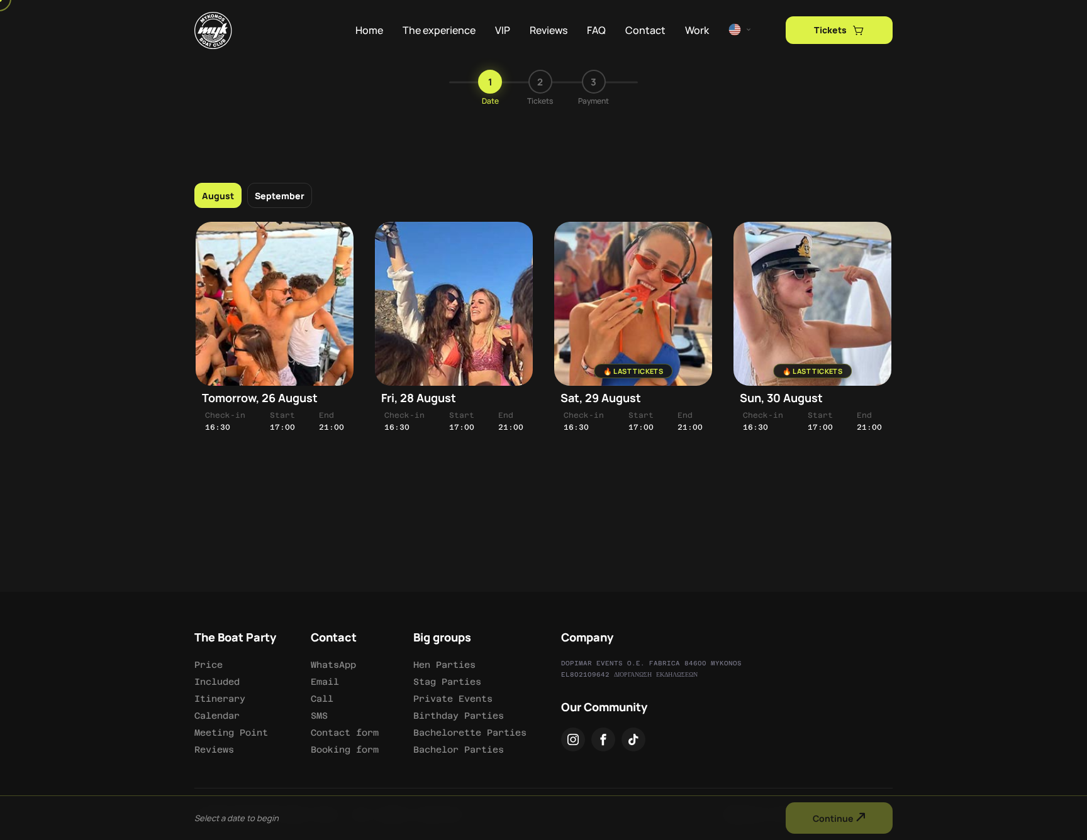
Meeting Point (231, 733)
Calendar (217, 716)
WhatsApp (333, 665)
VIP (502, 30)
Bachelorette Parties (470, 733)
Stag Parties (447, 682)
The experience (439, 30)
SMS (319, 716)
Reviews (548, 30)
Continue (834, 818)
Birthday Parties (458, 716)
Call (322, 699)
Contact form (345, 733)
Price (208, 665)
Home (369, 30)
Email (325, 682)
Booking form (345, 750)
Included (217, 682)
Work (697, 30)
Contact (645, 30)
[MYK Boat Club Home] (213, 31)
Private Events (453, 699)
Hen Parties (444, 665)
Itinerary (219, 699)
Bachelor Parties (458, 750)
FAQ (596, 30)
